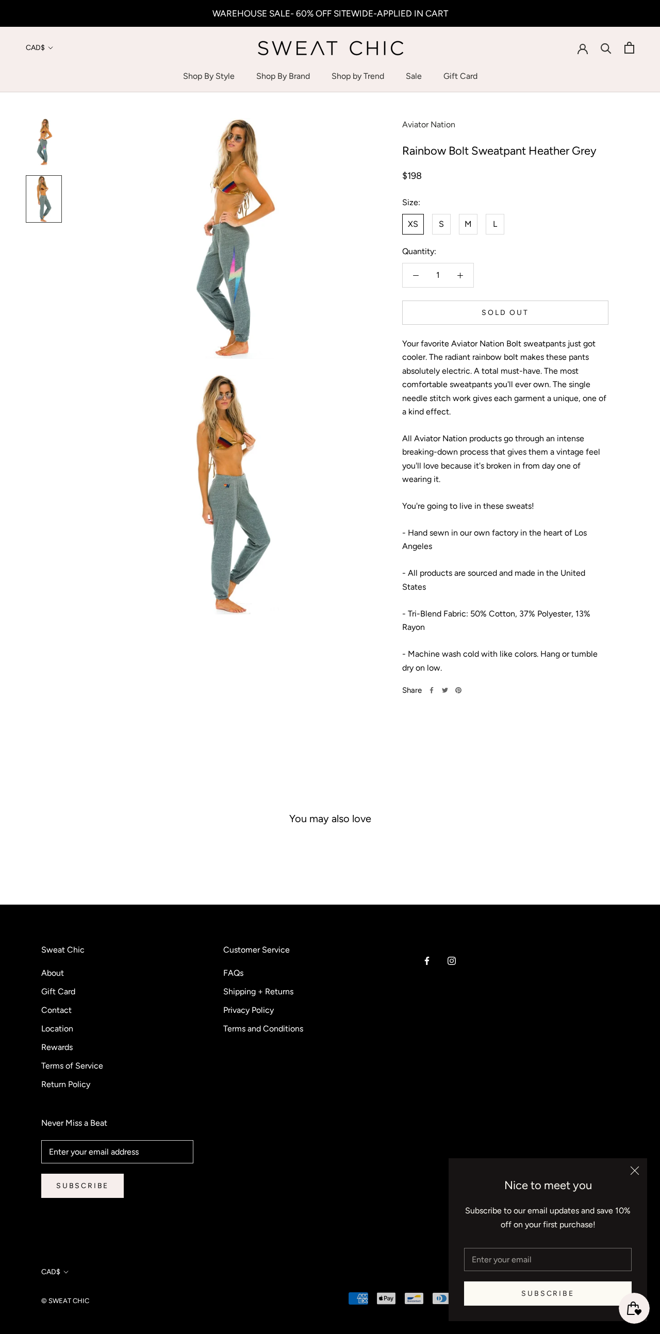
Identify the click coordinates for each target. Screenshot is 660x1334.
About (52, 973)
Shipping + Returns (258, 991)
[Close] (634, 1170)
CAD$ (35, 47)
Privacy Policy (248, 1010)
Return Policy (65, 1084)
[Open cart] (629, 48)
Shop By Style (209, 76)
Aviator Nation (428, 124)
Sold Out (505, 312)
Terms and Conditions (263, 1028)
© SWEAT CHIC (65, 1301)
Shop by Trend (358, 76)
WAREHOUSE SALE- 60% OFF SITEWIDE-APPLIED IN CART (330, 13)
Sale (414, 76)
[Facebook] (431, 690)
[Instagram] (452, 960)
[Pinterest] (458, 690)
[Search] (606, 47)
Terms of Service (72, 1066)
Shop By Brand (283, 76)
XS (413, 224)
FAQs (233, 973)
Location (57, 1028)
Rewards (57, 1047)
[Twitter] (445, 690)
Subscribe (547, 1293)
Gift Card (460, 76)
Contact (56, 1010)
